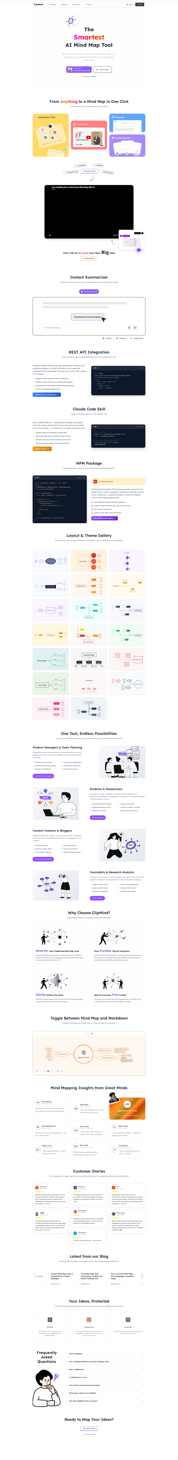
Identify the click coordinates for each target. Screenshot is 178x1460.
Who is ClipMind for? (77, 1369)
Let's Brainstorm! (89, 258)
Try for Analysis (97, 898)
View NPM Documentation (103, 518)
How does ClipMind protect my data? (83, 1401)
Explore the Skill (41, 449)
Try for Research (97, 818)
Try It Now (104, 69)
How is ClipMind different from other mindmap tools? (89, 1362)
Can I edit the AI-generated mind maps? (84, 1385)
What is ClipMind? (75, 1354)
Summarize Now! (90, 171)
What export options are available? (82, 1393)
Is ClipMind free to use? (78, 1377)
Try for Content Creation (43, 859)
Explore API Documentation (45, 395)
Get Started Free (89, 1428)
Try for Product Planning (43, 776)
